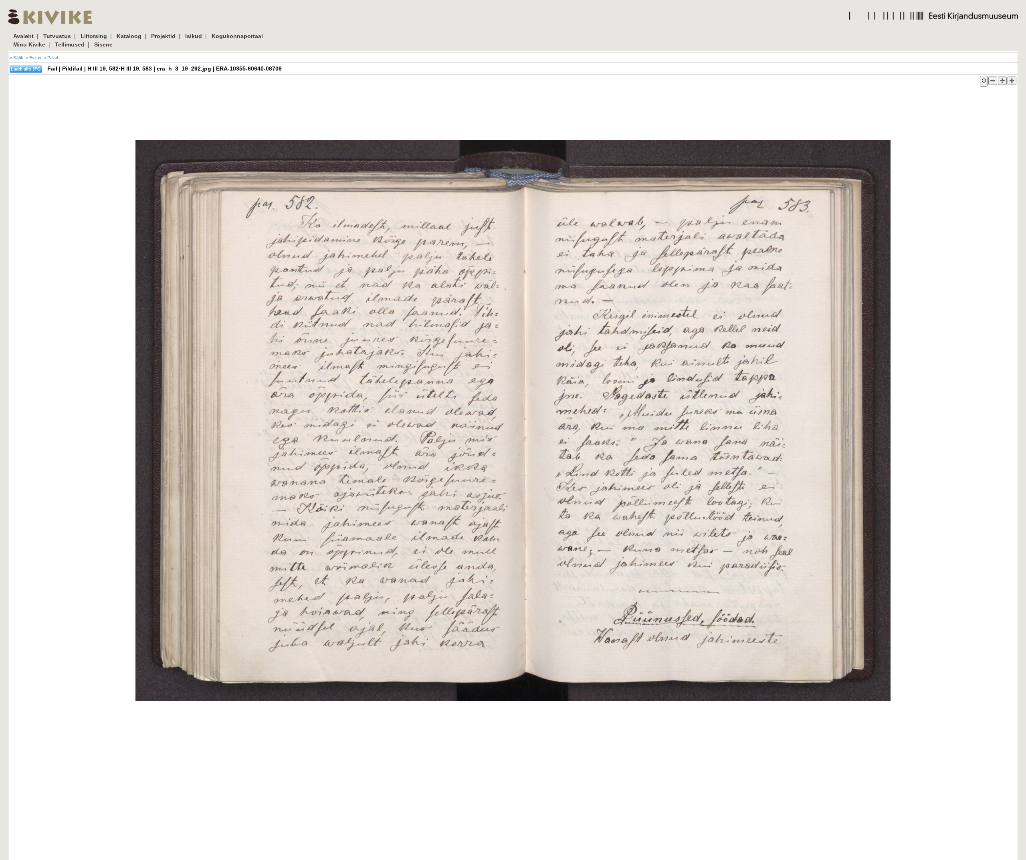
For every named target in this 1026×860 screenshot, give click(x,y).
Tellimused (70, 44)
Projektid (163, 36)
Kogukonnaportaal (237, 36)
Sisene (103, 44)
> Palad (51, 57)
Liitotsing (94, 36)
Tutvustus (57, 36)
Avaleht (23, 36)
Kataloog (129, 36)
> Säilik (16, 57)
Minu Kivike (29, 44)
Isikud (193, 36)
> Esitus (33, 57)
